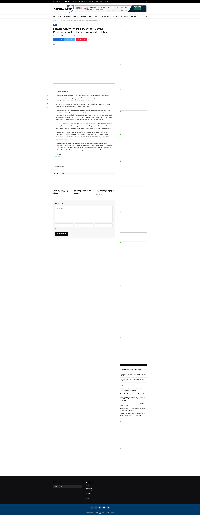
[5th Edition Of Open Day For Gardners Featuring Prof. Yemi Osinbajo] (83, 182)
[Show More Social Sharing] (88, 39)
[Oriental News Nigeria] (64, 8)
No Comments (77, 35)
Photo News (67, 16)
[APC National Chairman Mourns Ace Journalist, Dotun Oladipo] (105, 182)
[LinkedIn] (47, 99)
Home (59, 16)
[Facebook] (47, 91)
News (74, 16)
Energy (115, 16)
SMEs (90, 16)
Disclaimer (90, 1)
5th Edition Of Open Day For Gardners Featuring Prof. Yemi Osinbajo (83, 191)
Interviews (83, 16)
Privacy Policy (82, 1)
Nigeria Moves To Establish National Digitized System (133, 394)
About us (67, 1)
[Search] (146, 16)
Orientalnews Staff (58, 35)
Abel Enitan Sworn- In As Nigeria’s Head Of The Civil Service (61, 191)
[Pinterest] (47, 103)
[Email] (47, 107)
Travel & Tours (105, 16)
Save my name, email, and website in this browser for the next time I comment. (76, 229)
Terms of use (74, 1)
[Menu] (54, 16)
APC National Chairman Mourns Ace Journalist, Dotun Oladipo (105, 191)
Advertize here (98, 1)
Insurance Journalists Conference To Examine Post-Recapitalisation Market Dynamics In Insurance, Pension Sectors (133, 399)
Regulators (134, 16)
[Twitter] (47, 95)
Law (96, 16)
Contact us (106, 1)
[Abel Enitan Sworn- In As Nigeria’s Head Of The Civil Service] (62, 182)
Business (124, 16)
